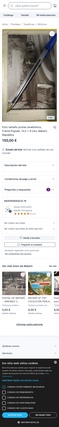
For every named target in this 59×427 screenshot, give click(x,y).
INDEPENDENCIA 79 (15, 201)
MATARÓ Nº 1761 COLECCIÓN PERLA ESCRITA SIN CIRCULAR (39, 300)
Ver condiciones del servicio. (18, 253)
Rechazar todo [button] (43, 415)
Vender (25, 15)
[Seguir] (52, 33)
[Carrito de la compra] (55, 6)
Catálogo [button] (8, 15)
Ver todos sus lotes (14, 222)
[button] (29, 165)
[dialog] (29, 393)
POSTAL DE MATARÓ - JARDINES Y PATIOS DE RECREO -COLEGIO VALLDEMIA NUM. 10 (13, 300)
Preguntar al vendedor (31, 244)
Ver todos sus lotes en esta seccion (23, 228)
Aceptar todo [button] (15, 415)
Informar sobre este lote (29, 324)
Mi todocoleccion (46, 15)
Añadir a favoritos (31, 238)
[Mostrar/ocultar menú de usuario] (4, 6)
